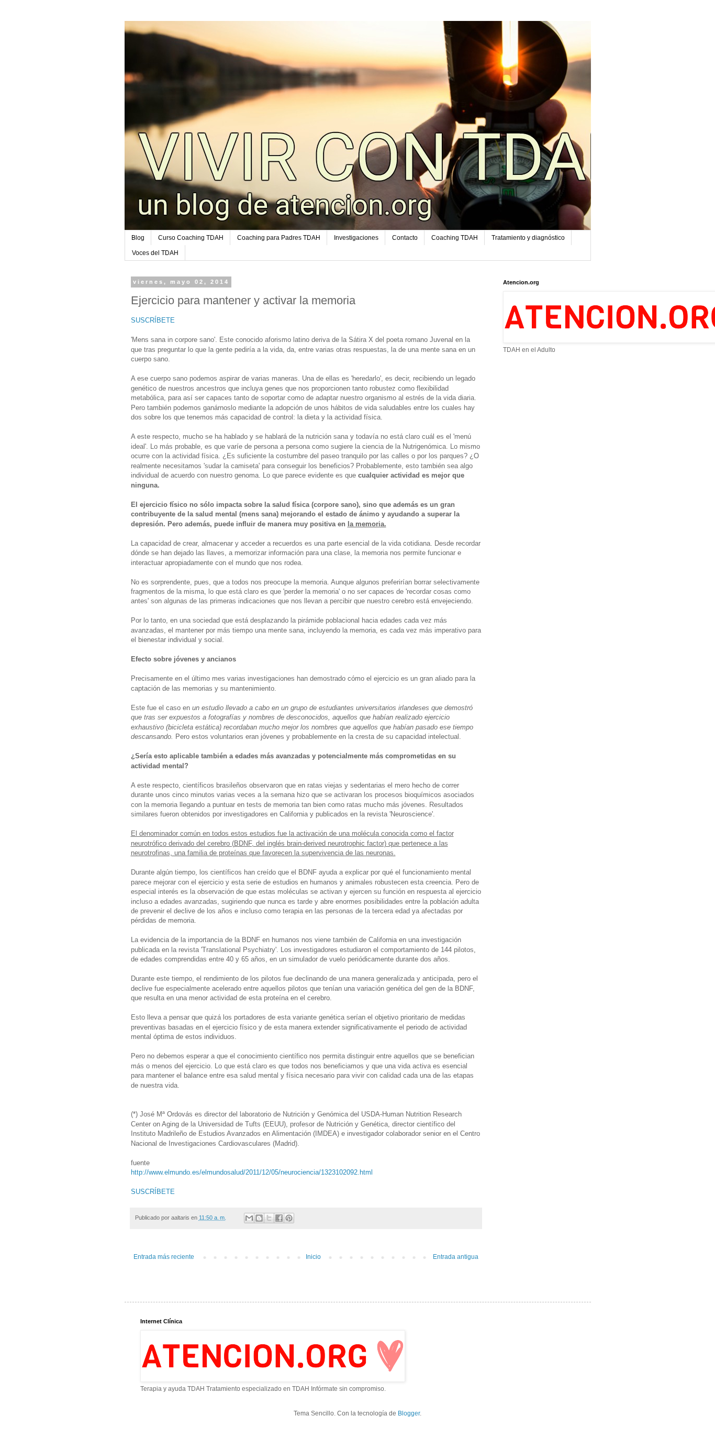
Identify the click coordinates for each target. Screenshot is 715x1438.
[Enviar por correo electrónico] (249, 1218)
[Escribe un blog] (259, 1218)
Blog (137, 237)
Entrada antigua (455, 1256)
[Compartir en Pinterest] (289, 1218)
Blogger (409, 1413)
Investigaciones (356, 237)
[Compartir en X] (269, 1218)
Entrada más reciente (163, 1256)
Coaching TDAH (454, 237)
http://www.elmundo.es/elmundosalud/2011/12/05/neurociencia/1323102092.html (252, 1172)
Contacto (405, 237)
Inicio (313, 1256)
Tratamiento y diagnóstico (528, 237)
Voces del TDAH (155, 253)
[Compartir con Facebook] (279, 1218)
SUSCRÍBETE (153, 320)
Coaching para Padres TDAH (278, 237)
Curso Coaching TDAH (191, 237)
